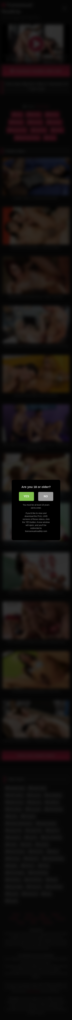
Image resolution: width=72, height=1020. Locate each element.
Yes (26, 496)
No (46, 496)
